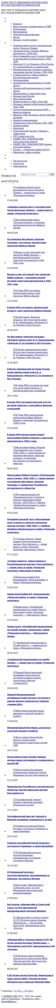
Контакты (12, 169)
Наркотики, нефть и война (26, 152)
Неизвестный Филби (23, 96)
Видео (16, 37)
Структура (18, 163)
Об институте (20, 161)
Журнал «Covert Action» (25, 40)
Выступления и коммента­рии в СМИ (32, 26)
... (23, 991)
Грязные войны (21, 125)
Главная (11, 18)
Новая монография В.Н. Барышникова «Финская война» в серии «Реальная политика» (28, 597)
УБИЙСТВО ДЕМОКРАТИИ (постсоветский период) (28, 140)
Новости (17, 24)
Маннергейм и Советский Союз (29, 93)
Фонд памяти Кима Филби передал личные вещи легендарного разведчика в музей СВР (30, 760)
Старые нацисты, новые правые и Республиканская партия (30, 76)
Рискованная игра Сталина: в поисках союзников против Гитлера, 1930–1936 (33, 70)
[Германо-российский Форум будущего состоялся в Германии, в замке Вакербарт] (31, 831)
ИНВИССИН (10, 996)
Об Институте (14, 158)
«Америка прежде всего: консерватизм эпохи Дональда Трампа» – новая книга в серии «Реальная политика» (30, 210)
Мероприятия (20, 32)
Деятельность (20, 166)
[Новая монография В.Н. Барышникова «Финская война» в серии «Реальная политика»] (31, 582)
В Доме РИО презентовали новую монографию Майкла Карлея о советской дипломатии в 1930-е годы (30, 437)
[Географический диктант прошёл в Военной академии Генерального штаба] (31, 805)
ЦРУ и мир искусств (23, 136)
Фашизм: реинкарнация (25, 120)
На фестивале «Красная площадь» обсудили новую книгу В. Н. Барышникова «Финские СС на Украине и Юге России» (30, 340)
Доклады (11, 155)
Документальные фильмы (26, 34)
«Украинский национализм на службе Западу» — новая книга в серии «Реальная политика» (30, 662)
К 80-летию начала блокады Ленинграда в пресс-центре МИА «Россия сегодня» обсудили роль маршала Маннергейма (30, 978)
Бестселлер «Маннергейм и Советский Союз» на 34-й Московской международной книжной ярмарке (28, 907)
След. (30, 991)
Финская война (21, 80)
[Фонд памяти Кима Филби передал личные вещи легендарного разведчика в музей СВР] (31, 745)
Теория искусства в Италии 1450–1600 (33, 123)
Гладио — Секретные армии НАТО (31, 149)
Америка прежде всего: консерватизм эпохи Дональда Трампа (32, 46)
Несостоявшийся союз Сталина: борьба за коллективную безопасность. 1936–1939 (33, 59)
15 (25, 991)
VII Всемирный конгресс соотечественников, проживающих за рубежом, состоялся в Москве (28, 875)
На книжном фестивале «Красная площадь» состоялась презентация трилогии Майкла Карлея (26, 242)
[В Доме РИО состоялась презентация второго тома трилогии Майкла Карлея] (31, 296)
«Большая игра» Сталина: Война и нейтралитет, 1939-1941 (30, 52)
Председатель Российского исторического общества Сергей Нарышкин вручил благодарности (30, 789)
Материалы (13, 21)
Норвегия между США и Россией (30, 101)
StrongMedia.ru (8, 1001)
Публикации (19, 29)
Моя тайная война (22, 99)
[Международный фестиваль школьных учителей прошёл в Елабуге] (31, 716)
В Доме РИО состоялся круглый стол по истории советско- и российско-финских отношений (29, 405)
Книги (10, 42)
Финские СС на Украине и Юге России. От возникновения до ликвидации (33, 65)
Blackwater (18, 128)
